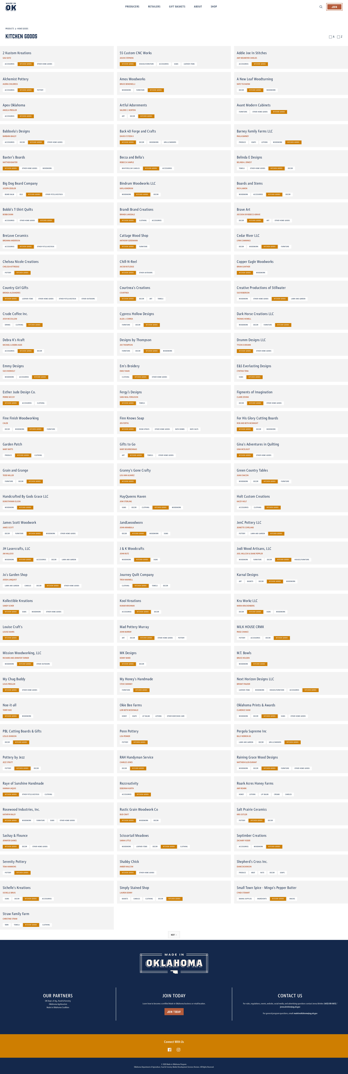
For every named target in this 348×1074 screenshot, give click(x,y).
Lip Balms (146, 716)
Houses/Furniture (146, 64)
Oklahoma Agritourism (58, 1004)
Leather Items (189, 64)
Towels (242, 168)
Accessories (9, 64)
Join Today (174, 1011)
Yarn (7, 925)
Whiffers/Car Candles (131, 168)
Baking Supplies (245, 899)
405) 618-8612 (330, 1004)
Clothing (143, 220)
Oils (21, 194)
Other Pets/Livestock (54, 194)
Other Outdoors (146, 273)
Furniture (140, 90)
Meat (253, 873)
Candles (28, 586)
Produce (242, 142)
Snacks (292, 899)
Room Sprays (144, 429)
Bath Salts (194, 429)
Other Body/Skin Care (175, 716)
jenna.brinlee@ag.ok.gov (290, 1007)
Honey (124, 716)
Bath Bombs (180, 429)
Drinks (7, 325)
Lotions (264, 142)
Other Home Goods (44, 64)
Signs (176, 64)
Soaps (253, 142)
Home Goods (22, 29)
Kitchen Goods (26, 64)
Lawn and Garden (298, 299)
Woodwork (126, 90)
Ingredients (262, 899)
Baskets (250, 581)
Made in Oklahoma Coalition (58, 1007)
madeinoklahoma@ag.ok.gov (305, 1013)
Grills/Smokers (170, 142)
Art (123, 116)
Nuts (262, 873)
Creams (277, 794)
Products (9, 29)
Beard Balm (9, 194)
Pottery (40, 90)
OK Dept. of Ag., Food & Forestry (58, 1001)
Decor (241, 90)
